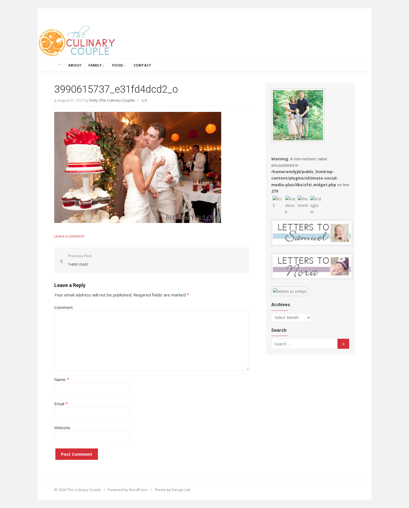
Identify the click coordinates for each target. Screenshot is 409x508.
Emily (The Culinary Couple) (112, 100)
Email (61, 403)
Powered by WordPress (128, 489)
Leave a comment (69, 236)
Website (62, 427)
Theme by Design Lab (172, 489)
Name (61, 379)
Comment (63, 307)
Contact (142, 65)
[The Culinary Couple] (204, 41)
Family (95, 65)
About (75, 65)
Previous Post (80, 260)
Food (117, 65)
